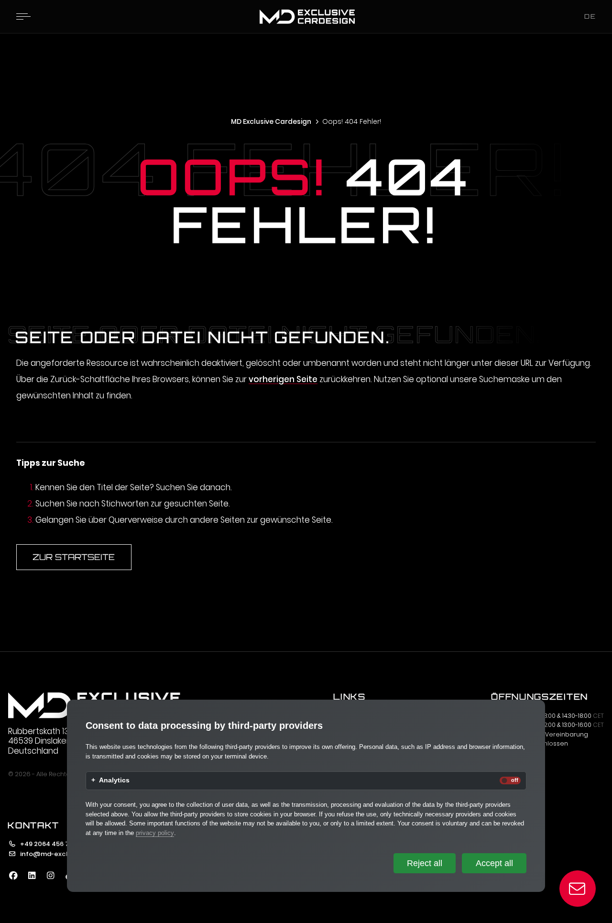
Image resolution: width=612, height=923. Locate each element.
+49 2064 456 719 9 (50, 843)
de (590, 16)
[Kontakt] (577, 888)
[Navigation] (23, 16)
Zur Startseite (74, 557)
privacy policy (155, 832)
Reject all (424, 863)
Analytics (114, 780)
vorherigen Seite (283, 379)
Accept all (494, 863)
